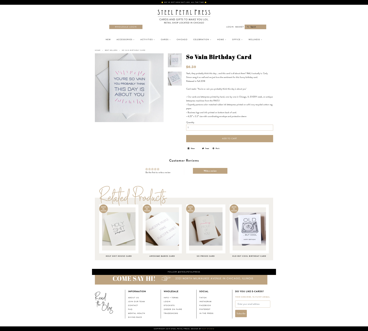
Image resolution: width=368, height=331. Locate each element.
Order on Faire (173, 309)
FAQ (130, 309)
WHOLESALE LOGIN (126, 26)
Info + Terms (171, 297)
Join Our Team (136, 301)
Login (167, 301)
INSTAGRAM (205, 301)
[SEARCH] (247, 27)
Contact (133, 305)
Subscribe (241, 313)
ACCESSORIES (125, 39)
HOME (221, 39)
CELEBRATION (201, 39)
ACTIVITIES (147, 39)
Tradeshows (171, 313)
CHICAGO (182, 39)
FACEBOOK (205, 305)
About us (133, 297)
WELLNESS (255, 39)
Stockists (169, 305)
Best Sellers (111, 50)
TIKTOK (203, 297)
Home (97, 50)
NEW (108, 39)
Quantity (190, 122)
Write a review (210, 171)
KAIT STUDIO (208, 329)
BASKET (239, 26)
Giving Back (135, 317)
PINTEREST (204, 309)
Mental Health (136, 313)
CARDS (165, 39)
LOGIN (230, 26)
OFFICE (236, 39)
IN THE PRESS (206, 313)
